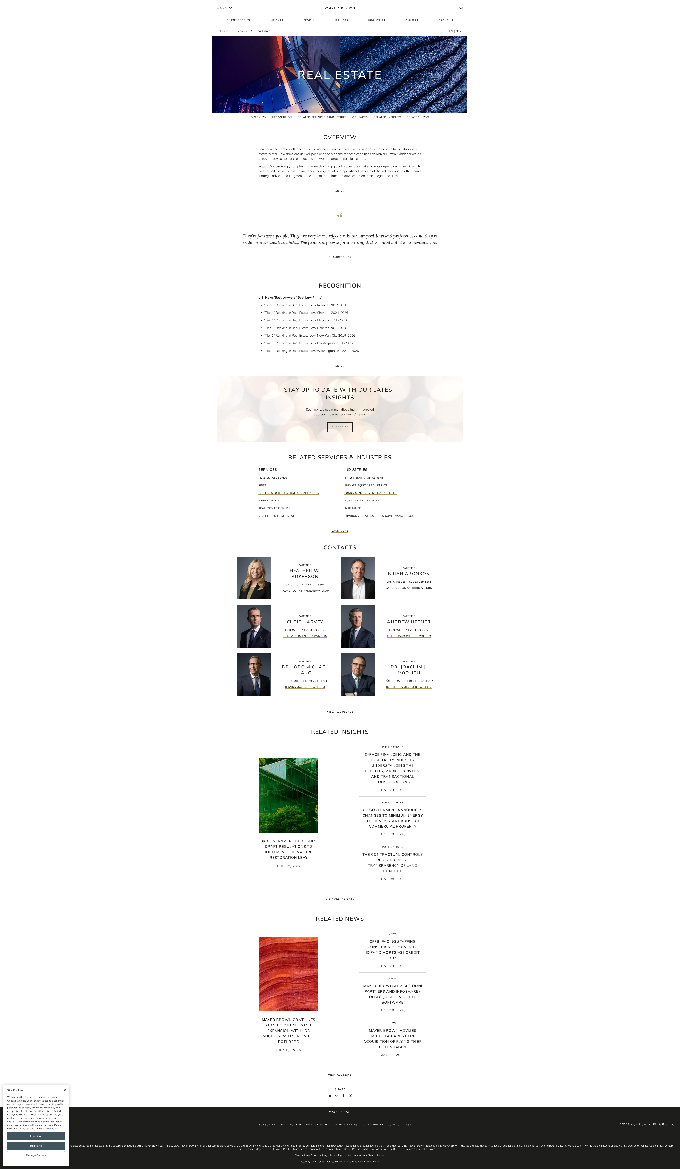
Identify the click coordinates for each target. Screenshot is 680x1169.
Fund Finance (269, 500)
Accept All (36, 1136)
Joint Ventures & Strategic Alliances (288, 493)
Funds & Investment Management (370, 493)
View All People (340, 711)
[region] (36, 1125)
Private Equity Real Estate (366, 485)
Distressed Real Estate (277, 515)
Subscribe (340, 427)
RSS (408, 1124)
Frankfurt (291, 680)
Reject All (36, 1145)
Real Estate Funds (273, 477)
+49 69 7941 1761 (315, 680)
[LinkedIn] (329, 1096)
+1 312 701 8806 (313, 584)
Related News (418, 117)
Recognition (282, 117)
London (291, 629)
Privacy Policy (318, 1124)
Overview (258, 117)
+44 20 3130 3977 (416, 629)
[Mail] (337, 1096)
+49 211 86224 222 (420, 680)
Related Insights (387, 117)
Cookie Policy (50, 1128)
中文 (459, 30)
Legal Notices (290, 1124)
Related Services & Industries (322, 117)
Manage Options (36, 1155)
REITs (262, 485)
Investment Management (364, 477)
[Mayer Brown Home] (340, 8)
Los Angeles (396, 581)
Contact (394, 1124)
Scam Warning (346, 1124)
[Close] (65, 1090)
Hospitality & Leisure (361, 500)
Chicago (292, 584)
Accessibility (372, 1124)
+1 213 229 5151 (420, 581)
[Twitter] (350, 1097)
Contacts (360, 117)
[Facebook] (343, 1096)
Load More (340, 530)
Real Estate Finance (274, 508)
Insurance (352, 508)
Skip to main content (17, 2)
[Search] (461, 8)
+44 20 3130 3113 (312, 629)
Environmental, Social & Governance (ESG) (378, 515)
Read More (340, 190)
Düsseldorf (394, 680)
